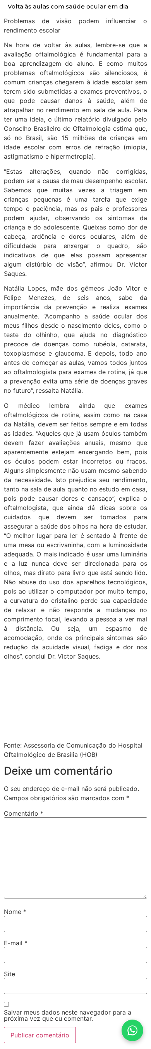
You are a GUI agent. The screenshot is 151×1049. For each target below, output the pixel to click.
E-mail (15, 943)
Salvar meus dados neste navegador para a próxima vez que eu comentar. (67, 1015)
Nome (15, 912)
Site (9, 974)
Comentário (23, 813)
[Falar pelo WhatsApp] (132, 1030)
